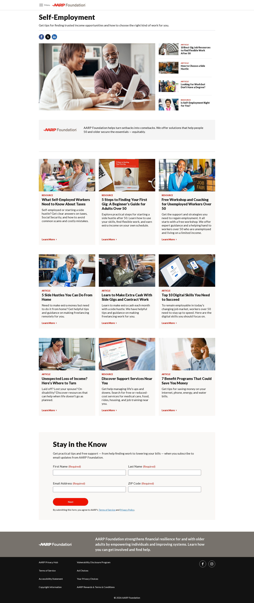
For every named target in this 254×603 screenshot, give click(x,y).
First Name (67, 466)
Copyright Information (50, 587)
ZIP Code (141, 483)
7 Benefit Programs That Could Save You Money (187, 380)
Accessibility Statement (51, 578)
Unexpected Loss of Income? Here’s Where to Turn (64, 380)
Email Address (69, 483)
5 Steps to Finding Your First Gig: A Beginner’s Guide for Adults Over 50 (124, 204)
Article (185, 44)
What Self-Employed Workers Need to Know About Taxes (66, 201)
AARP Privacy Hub (48, 562)
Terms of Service (107, 509)
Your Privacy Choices (87, 578)
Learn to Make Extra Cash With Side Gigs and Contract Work (127, 297)
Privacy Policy (127, 509)
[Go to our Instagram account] (211, 564)
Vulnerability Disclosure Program (93, 562)
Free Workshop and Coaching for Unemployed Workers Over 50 (186, 204)
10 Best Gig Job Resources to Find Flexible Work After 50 (195, 50)
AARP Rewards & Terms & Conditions (96, 587)
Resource (186, 100)
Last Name (141, 466)
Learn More (48, 239)
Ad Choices (82, 570)
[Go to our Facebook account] (202, 564)
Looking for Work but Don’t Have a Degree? (193, 86)
